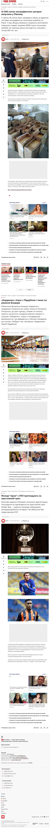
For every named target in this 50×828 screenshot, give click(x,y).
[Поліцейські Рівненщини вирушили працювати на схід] (18, 270)
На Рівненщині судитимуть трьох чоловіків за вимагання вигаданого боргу (5, 278)
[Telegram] (48, 817)
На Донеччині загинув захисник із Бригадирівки (31, 276)
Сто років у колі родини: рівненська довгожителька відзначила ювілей (27, 243)
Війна (15, 272)
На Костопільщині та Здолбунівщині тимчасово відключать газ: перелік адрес (29, 245)
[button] (2, 1)
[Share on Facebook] (3, 84)
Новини (9, 272)
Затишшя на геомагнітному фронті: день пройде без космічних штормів (27, 249)
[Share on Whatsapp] (3, 91)
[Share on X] (3, 87)
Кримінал (4, 272)
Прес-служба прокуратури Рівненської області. (20, 189)
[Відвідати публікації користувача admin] (3, 39)
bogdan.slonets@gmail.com (21, 757)
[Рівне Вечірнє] (12, 1)
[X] (42, 817)
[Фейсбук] (41, 817)
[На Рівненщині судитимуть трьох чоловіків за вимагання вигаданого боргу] (6, 270)
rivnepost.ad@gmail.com (16, 759)
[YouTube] (44, 817)
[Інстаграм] (46, 817)
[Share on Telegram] (3, 94)
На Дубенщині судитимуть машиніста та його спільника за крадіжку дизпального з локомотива (42, 279)
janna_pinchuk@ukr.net (23, 758)
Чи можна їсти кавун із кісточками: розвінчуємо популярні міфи (25, 252)
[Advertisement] (28, 170)
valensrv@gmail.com (21, 755)
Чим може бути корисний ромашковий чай (20, 247)
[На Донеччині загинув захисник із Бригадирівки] (31, 270)
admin (7, 39)
